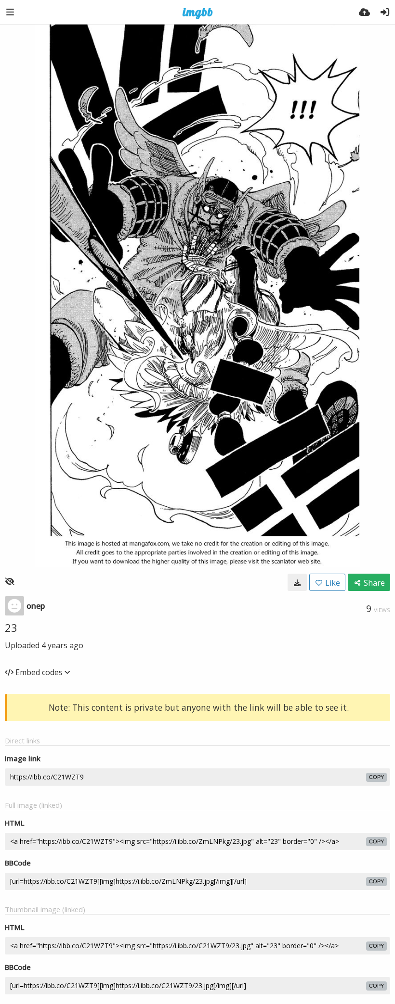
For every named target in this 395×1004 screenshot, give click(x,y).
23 (11, 627)
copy (376, 777)
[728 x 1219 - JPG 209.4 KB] (297, 582)
